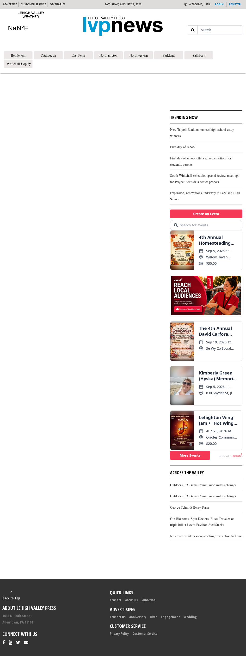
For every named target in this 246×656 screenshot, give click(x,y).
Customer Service (145, 633)
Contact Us (117, 617)
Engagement (170, 617)
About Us (131, 600)
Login (219, 4)
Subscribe (148, 600)
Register (235, 4)
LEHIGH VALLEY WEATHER (31, 24)
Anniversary (137, 617)
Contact (115, 600)
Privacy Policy (119, 633)
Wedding (190, 617)
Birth (153, 617)
